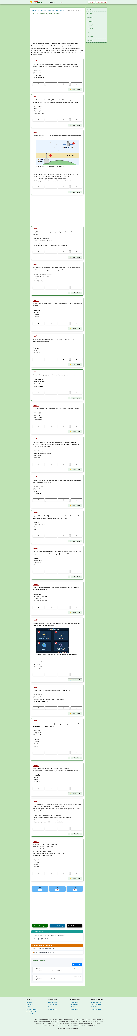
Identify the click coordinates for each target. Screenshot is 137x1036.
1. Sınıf (90, 9)
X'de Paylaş (71, 926)
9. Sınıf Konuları (96, 1002)
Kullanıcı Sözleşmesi (32, 1009)
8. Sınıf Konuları (74, 1009)
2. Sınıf (90, 13)
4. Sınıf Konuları (52, 1009)
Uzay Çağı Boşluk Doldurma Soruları (45, 952)
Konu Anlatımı (102, 2)
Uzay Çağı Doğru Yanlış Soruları (44, 948)
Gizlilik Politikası (31, 1011)
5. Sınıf (90, 25)
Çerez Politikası (31, 1014)
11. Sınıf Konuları (96, 1007)
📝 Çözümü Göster (75, 89)
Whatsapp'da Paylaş (39, 926)
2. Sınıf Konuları (52, 1004)
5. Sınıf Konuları (74, 1002)
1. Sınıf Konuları (52, 1002)
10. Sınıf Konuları (96, 1004)
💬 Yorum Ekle (77, 964)
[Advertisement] (57, 29)
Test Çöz (91, 2)
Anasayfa (29, 1002)
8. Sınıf (90, 36)
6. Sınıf (90, 29)
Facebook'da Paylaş (57, 926)
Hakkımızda (30, 1004)
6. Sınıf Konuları (74, 1004)
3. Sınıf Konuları (52, 1007)
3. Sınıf (90, 17)
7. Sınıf (90, 33)
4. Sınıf (90, 21)
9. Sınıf (90, 40)
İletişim (28, 1007)
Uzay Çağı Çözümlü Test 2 (42, 939)
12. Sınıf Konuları (96, 1009)
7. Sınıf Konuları (74, 1007)
